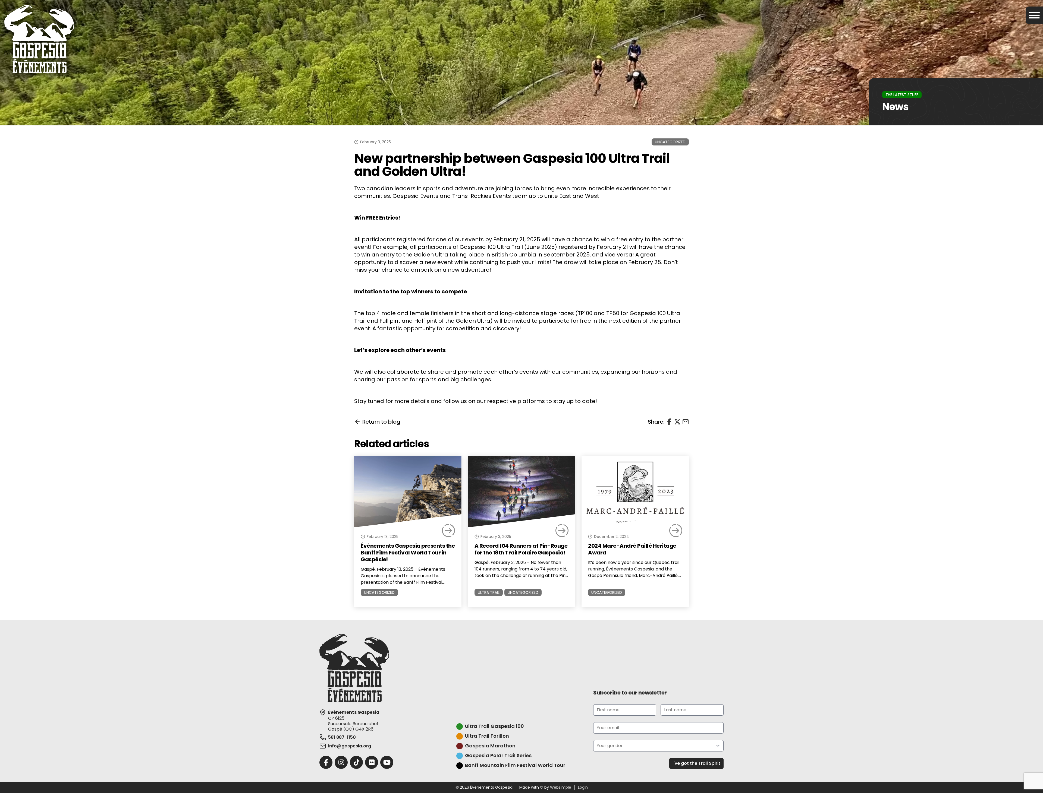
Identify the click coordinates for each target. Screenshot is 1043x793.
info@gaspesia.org (349, 746)
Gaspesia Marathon (490, 746)
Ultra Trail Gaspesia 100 (494, 726)
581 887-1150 (342, 737)
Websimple (560, 787)
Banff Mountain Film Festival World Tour (515, 765)
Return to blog (381, 422)
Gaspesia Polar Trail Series (498, 756)
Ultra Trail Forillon (487, 736)
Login (583, 787)
